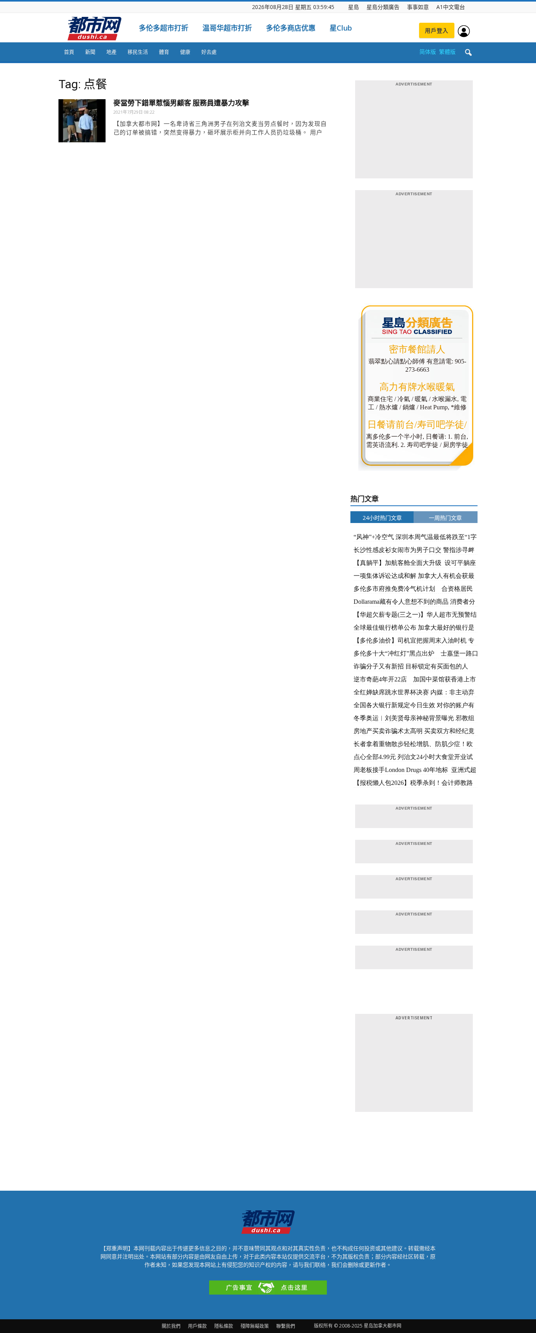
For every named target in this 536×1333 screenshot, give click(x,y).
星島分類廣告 (382, 7)
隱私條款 (223, 1326)
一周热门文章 (445, 517)
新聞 (90, 51)
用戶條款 (197, 1326)
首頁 (69, 51)
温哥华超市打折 (227, 28)
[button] (468, 53)
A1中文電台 (450, 7)
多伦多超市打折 (163, 28)
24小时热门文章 (382, 517)
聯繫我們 (285, 1326)
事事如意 (418, 7)
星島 (353, 7)
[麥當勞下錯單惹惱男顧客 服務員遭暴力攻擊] (82, 122)
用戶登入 (436, 30)
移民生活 (138, 51)
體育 (164, 51)
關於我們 (171, 1326)
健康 (185, 51)
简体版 (427, 51)
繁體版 (447, 51)
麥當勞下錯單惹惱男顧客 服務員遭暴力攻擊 (181, 103)
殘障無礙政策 (255, 1326)
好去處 (209, 51)
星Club (341, 28)
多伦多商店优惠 (290, 28)
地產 (111, 51)
